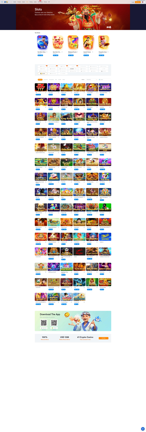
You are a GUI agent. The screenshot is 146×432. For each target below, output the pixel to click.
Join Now (138, 2)
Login (133, 2)
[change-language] (143, 2)
